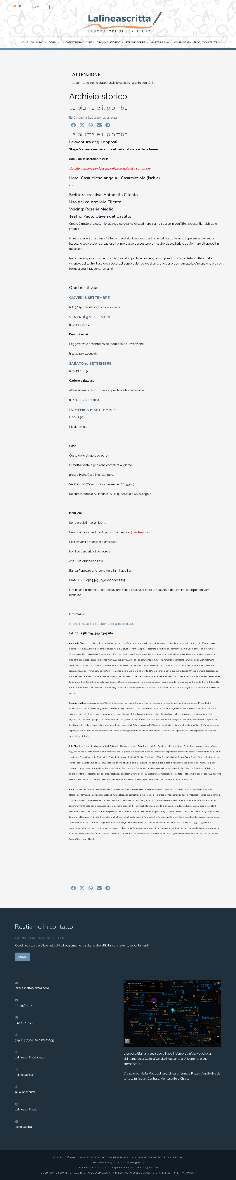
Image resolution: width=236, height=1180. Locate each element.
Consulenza (182, 42)
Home (24, 42)
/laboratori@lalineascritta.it (115, 624)
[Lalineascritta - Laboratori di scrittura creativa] (118, 22)
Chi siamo (36, 42)
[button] (73, 125)
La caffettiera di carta (78, 42)
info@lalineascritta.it (82, 624)
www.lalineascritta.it (153, 687)
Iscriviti (22, 957)
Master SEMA (160, 42)
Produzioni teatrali (207, 42)
